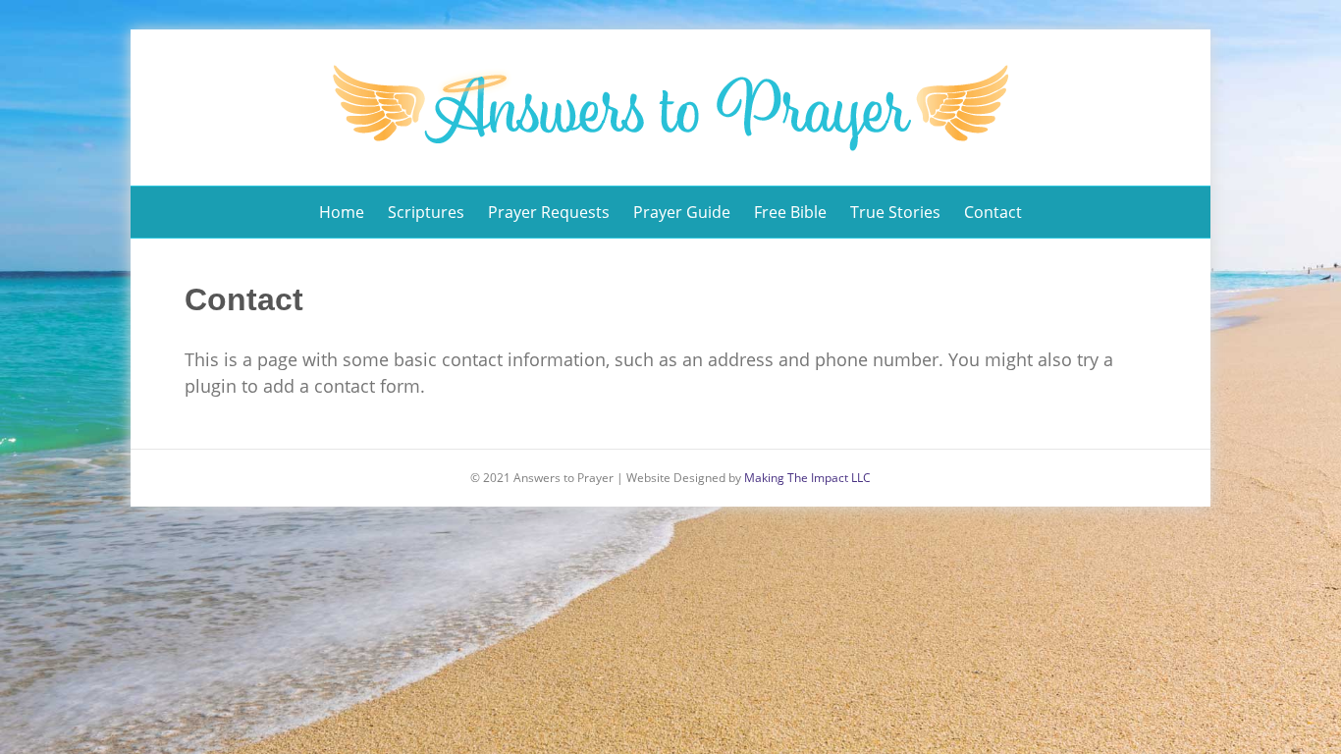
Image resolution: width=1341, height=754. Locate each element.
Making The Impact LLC (807, 477)
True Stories (895, 212)
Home (341, 212)
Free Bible (790, 212)
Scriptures (426, 212)
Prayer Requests (549, 212)
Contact (993, 212)
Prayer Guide (681, 212)
